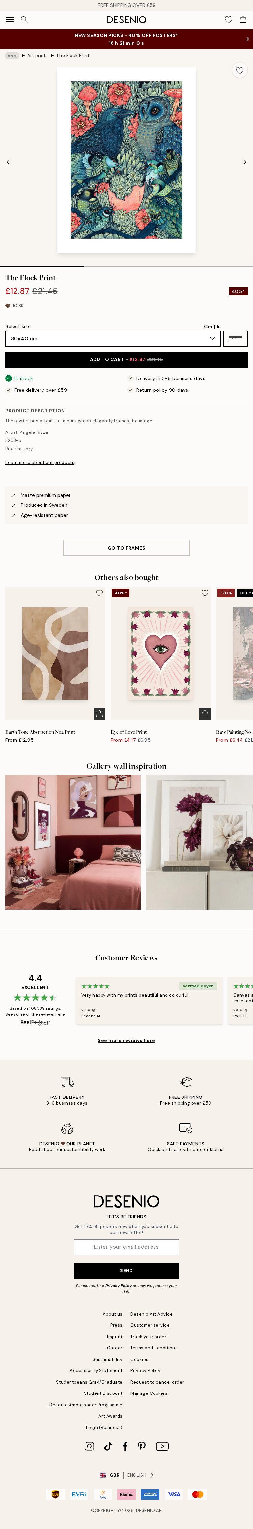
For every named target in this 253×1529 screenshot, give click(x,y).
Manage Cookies (148, 1393)
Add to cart (126, 359)
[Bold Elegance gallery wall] (73, 842)
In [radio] (219, 326)
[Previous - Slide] (8, 162)
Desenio (145, 1510)
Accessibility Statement (96, 1370)
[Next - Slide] (245, 162)
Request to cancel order (157, 1382)
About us (113, 1314)
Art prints (37, 55)
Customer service (150, 1325)
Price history (19, 449)
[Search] (24, 20)
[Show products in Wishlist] (228, 20)
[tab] (42, 264)
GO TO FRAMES (127, 548)
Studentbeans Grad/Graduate (89, 1382)
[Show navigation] (10, 20)
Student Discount (103, 1393)
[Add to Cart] (99, 714)
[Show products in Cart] (243, 20)
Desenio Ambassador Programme (86, 1405)
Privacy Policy (118, 1285)
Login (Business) (104, 1427)
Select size (18, 326)
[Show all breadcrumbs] (12, 55)
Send (126, 1270)
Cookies (139, 1359)
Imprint (115, 1337)
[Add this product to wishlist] (240, 70)
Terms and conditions (154, 1348)
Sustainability (108, 1359)
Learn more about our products (39, 462)
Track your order (148, 1337)
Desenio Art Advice (151, 1314)
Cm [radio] (208, 326)
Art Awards (110, 1416)
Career (115, 1348)
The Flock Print (73, 55)
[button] (235, 339)
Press (116, 1325)
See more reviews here (126, 1040)
